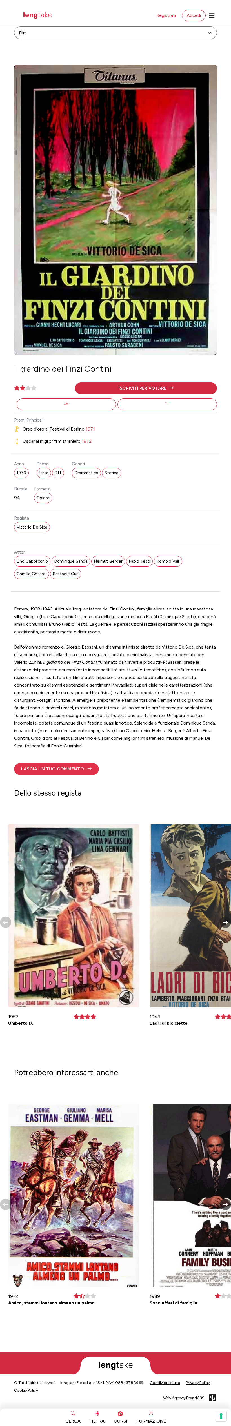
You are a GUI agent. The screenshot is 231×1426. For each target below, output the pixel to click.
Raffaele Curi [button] (66, 573)
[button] (146, 388)
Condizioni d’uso (165, 1382)
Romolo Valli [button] (168, 561)
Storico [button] (112, 472)
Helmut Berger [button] (108, 561)
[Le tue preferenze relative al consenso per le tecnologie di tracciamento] (221, 1416)
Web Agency (174, 1398)
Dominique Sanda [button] (71, 561)
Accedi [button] (194, 15)
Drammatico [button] (86, 472)
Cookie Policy (26, 1390)
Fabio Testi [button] (139, 561)
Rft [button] (58, 472)
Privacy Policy (198, 1382)
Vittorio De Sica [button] (32, 527)
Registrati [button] (166, 15)
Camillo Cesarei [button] (31, 573)
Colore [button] (43, 497)
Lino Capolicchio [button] (32, 561)
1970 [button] (21, 472)
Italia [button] (43, 472)
